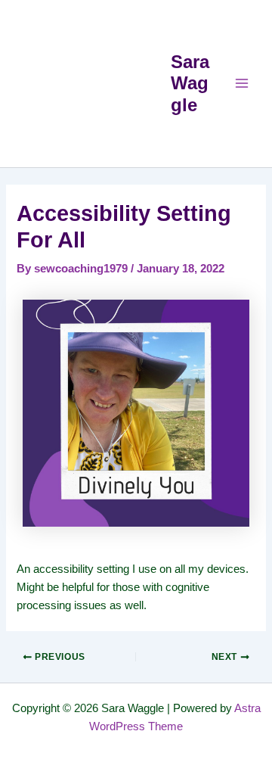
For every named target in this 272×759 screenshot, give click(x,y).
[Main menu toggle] (242, 83)
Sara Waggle (190, 83)
